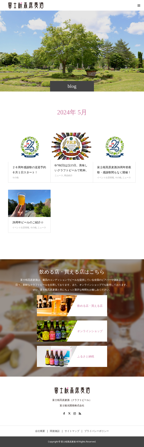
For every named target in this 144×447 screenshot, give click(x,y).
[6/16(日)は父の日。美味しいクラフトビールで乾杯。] (71, 146)
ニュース (59, 175)
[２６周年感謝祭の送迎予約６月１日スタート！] (29, 147)
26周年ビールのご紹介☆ (28, 222)
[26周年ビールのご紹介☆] (29, 203)
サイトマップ (72, 431)
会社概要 (40, 431)
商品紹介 (68, 175)
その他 (15, 177)
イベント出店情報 (105, 177)
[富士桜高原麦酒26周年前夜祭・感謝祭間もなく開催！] (114, 147)
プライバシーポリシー (96, 431)
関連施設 (55, 431)
